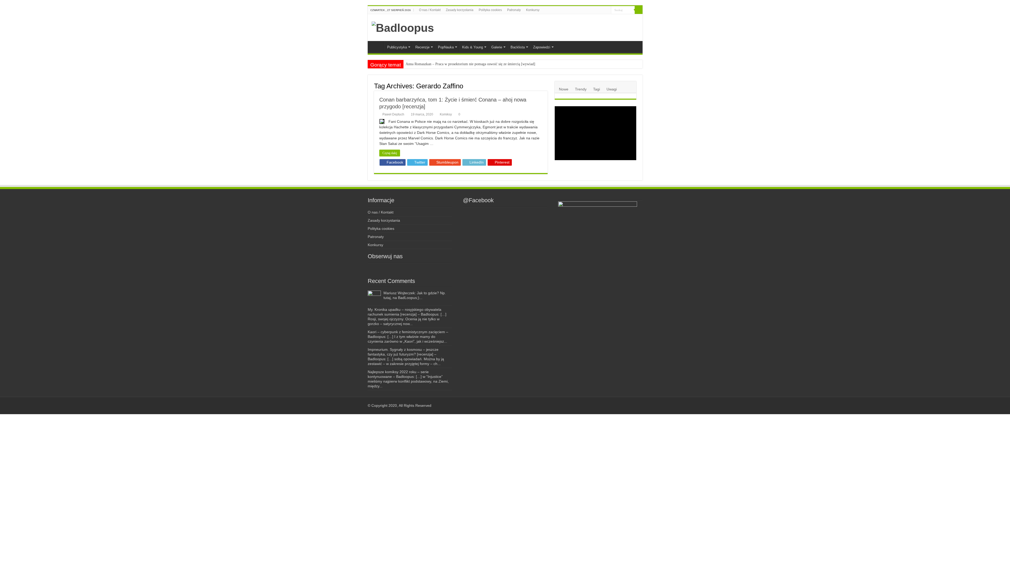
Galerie (496, 47)
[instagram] (591, 10)
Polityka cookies (490, 10)
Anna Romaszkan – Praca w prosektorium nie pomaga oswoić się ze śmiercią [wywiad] (470, 64)
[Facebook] (586, 10)
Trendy (581, 89)
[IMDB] (602, 10)
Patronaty (514, 10)
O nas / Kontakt (430, 10)
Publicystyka (397, 47)
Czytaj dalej (389, 153)
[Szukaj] (639, 10)
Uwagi (612, 89)
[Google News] (607, 10)
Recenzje (422, 47)
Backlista (518, 47)
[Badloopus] (403, 27)
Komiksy (446, 114)
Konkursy (532, 10)
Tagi (596, 89)
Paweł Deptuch (393, 114)
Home (377, 46)
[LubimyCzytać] (597, 10)
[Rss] (581, 10)
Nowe (563, 89)
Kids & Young (472, 47)
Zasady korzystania (459, 10)
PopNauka (446, 47)
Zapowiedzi (541, 47)
